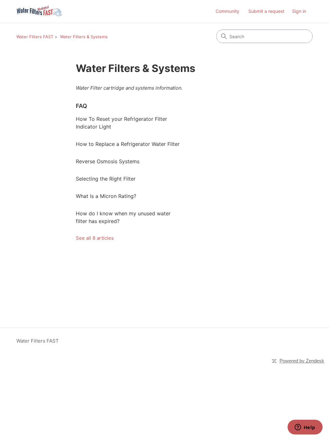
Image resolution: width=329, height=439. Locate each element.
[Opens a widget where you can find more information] (305, 428)
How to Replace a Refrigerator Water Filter (128, 144)
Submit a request (266, 11)
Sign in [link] (299, 11)
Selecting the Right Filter (106, 178)
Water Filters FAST (34, 36)
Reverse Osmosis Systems (107, 161)
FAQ (81, 106)
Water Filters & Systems (84, 36)
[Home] (39, 11)
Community (227, 11)
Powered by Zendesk (302, 360)
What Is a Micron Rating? (106, 196)
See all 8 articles (95, 238)
